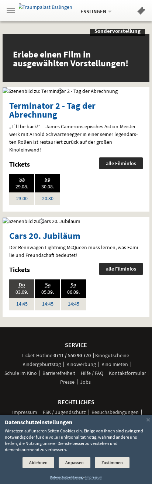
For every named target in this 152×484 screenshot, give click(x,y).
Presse (67, 381)
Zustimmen (112, 462)
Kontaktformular (127, 373)
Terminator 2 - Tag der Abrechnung (52, 110)
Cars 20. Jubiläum (44, 235)
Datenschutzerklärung (66, 477)
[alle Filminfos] (60, 90)
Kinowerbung (81, 364)
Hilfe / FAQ (92, 373)
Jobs (85, 381)
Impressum (24, 412)
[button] (141, 12)
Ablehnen (38, 462)
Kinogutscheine (112, 355)
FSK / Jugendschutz (64, 412)
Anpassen (74, 462)
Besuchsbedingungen (115, 412)
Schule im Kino (20, 373)
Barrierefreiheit (58, 373)
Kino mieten (114, 364)
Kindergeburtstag (42, 364)
